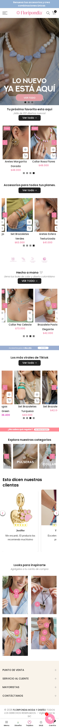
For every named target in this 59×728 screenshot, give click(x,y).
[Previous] (4, 142)
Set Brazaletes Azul (16, 406)
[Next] (54, 142)
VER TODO (28, 281)
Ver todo (28, 118)
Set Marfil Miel (22, 234)
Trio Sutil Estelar (17, 161)
